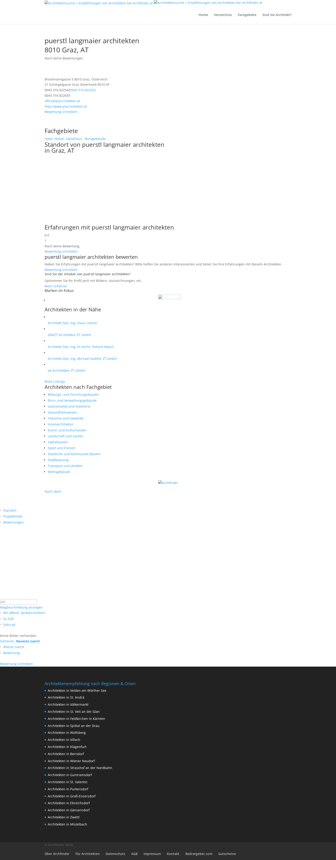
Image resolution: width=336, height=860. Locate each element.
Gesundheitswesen (62, 412)
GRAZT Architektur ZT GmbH (69, 335)
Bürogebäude (95, 138)
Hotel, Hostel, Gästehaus (63, 138)
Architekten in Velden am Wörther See (77, 690)
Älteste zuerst (13, 647)
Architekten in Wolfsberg (67, 732)
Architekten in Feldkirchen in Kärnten (76, 718)
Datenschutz (115, 854)
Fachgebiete (247, 15)
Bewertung (11, 653)
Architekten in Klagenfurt (67, 747)
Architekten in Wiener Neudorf (71, 761)
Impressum (152, 854)
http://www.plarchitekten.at (66, 106)
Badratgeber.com (198, 854)
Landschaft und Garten (65, 436)
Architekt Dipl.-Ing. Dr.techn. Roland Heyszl (81, 347)
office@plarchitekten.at (62, 101)
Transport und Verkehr (65, 466)
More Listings (55, 381)
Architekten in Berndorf (66, 754)
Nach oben (53, 491)
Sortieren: (20, 641)
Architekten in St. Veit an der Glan (74, 711)
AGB (134, 854)
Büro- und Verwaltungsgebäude (72, 400)
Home (203, 15)
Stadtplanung (58, 460)
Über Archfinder (57, 854)
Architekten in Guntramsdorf (70, 775)
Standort (9, 510)
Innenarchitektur (61, 424)
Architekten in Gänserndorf (69, 810)
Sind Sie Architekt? (276, 15)
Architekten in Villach (64, 739)
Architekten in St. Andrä (66, 697)
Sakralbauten (58, 442)
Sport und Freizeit (61, 448)
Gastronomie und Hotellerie (69, 406)
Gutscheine (227, 854)
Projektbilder (13, 516)
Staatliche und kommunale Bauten (74, 454)
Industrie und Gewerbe (65, 418)
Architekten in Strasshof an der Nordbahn (80, 768)
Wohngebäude (59, 472)
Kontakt (173, 854)
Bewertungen (13, 522)
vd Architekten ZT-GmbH (66, 370)
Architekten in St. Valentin (68, 782)
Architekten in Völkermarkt (68, 704)
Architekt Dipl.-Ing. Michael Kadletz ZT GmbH (82, 358)
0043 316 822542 (83, 90)
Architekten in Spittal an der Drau (73, 726)
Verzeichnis (223, 15)
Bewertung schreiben (61, 112)
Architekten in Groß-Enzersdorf (72, 796)
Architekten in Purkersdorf (68, 789)
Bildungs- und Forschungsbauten (73, 394)
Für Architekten (87, 854)
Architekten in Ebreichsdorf (69, 803)
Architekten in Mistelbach (67, 824)
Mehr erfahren (56, 286)
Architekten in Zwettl (64, 817)
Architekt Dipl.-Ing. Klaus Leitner (72, 323)
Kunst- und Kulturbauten (67, 430)
